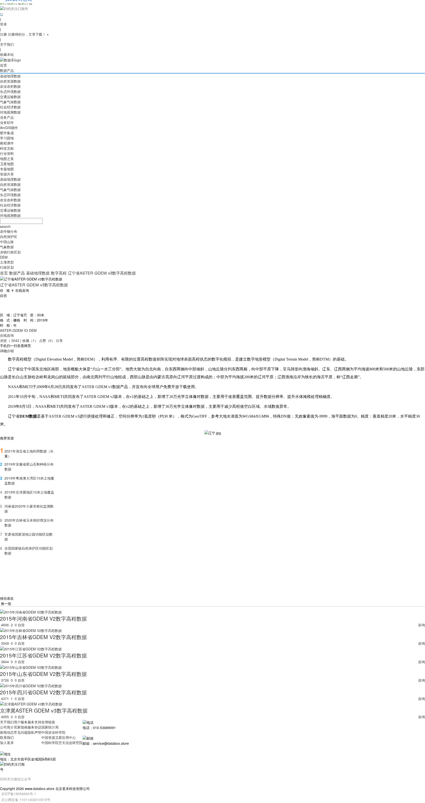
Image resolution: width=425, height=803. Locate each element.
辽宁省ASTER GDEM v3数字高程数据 (102, 273)
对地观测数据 (10, 112)
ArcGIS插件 (9, 127)
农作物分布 (8, 231)
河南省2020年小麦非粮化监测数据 (29, 508)
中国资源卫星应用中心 (58, 737)
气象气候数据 (10, 101)
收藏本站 (7, 54)
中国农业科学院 (53, 732)
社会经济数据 (10, 106)
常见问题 (21, 732)
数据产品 (7, 70)
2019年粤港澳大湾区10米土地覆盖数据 (29, 480)
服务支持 (34, 721)
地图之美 (7, 158)
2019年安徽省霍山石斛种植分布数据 (29, 466)
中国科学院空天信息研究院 (62, 742)
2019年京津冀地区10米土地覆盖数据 (29, 494)
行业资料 (7, 153)
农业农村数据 (10, 86)
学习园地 (7, 137)
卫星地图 (7, 163)
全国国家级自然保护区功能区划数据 (28, 550)
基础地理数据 (10, 75)
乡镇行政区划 (10, 251)
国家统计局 (50, 727)
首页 (3, 65)
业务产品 (7, 117)
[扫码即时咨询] (212, 8)
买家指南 (21, 727)
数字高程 (59, 273)
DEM (4, 257)
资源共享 (7, 174)
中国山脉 (7, 241)
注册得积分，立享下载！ (27, 34)
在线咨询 (7, 335)
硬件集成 (7, 132)
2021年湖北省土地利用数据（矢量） (29, 453)
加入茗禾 (7, 742)
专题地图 (7, 168)
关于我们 (7, 44)
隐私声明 (34, 732)
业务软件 (7, 122)
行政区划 (7, 267)
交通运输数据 (10, 96)
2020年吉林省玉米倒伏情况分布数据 (29, 522)
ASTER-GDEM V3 (14, 330)
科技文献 (7, 148)
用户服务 (21, 721)
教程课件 (7, 143)
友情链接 (48, 721)
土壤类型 (7, 262)
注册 (3, 34)
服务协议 (34, 727)
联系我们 (7, 737)
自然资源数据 (10, 81)
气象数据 (7, 246)
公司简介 (7, 727)
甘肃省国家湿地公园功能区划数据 (28, 536)
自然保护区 (8, 236)
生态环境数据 (10, 91)
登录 (3, 24)
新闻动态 (7, 732)
